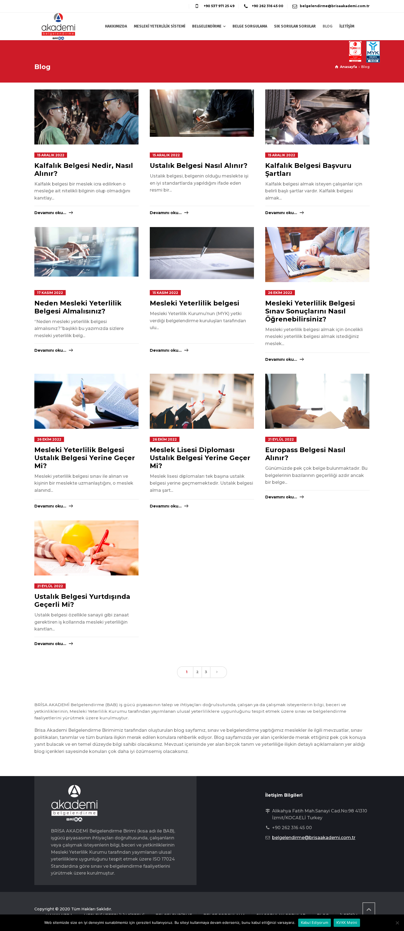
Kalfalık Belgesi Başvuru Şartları (308, 170)
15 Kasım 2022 (165, 293)
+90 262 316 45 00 (267, 6)
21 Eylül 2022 (281, 439)
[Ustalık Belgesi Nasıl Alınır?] (202, 113)
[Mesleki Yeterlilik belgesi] (202, 253)
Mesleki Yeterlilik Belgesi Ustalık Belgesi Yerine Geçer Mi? (84, 458)
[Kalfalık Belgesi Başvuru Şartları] (317, 123)
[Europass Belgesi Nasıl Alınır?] (317, 408)
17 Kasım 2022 (50, 293)
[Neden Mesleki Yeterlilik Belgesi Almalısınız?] (86, 252)
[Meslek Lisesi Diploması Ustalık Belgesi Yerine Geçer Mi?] (202, 408)
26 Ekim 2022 (280, 293)
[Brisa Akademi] (58, 26)
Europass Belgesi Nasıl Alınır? (305, 454)
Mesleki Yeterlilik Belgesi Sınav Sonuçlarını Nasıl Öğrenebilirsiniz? (310, 311)
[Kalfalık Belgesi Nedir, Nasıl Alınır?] (86, 118)
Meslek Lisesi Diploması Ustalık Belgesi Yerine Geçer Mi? (200, 458)
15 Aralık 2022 (50, 155)
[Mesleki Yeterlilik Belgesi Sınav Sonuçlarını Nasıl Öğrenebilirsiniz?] (317, 262)
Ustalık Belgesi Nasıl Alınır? (198, 166)
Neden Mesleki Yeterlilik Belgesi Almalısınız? (77, 307)
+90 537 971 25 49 (218, 6)
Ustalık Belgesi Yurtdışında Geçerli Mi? (82, 600)
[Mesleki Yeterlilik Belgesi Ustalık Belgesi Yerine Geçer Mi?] (86, 408)
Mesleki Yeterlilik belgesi (194, 303)
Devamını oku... (50, 212)
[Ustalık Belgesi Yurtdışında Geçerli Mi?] (86, 555)
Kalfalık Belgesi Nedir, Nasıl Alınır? (83, 170)
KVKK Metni (346, 922)
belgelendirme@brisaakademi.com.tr (335, 6)
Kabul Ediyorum (314, 922)
